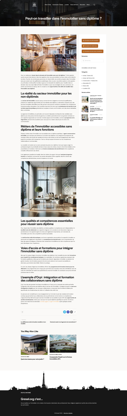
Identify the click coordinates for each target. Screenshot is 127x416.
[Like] (22, 311)
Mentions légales (68, 413)
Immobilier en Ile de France (89, 68)
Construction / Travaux (89, 80)
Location (85, 88)
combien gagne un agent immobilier (49, 301)
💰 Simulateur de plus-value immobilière (92, 51)
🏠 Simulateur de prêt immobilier (90, 40)
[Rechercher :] (93, 60)
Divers (60, 354)
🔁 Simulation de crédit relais (90, 46)
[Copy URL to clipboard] (74, 311)
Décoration (86, 83)
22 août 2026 (92, 96)
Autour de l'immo (25, 356)
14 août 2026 (98, 106)
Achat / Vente (86, 75)
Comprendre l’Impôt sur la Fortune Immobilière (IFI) (61, 358)
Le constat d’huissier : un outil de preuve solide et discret (96, 119)
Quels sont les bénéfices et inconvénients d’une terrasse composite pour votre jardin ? (96, 101)
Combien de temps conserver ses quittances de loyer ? (96, 110)
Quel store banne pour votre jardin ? (32, 359)
